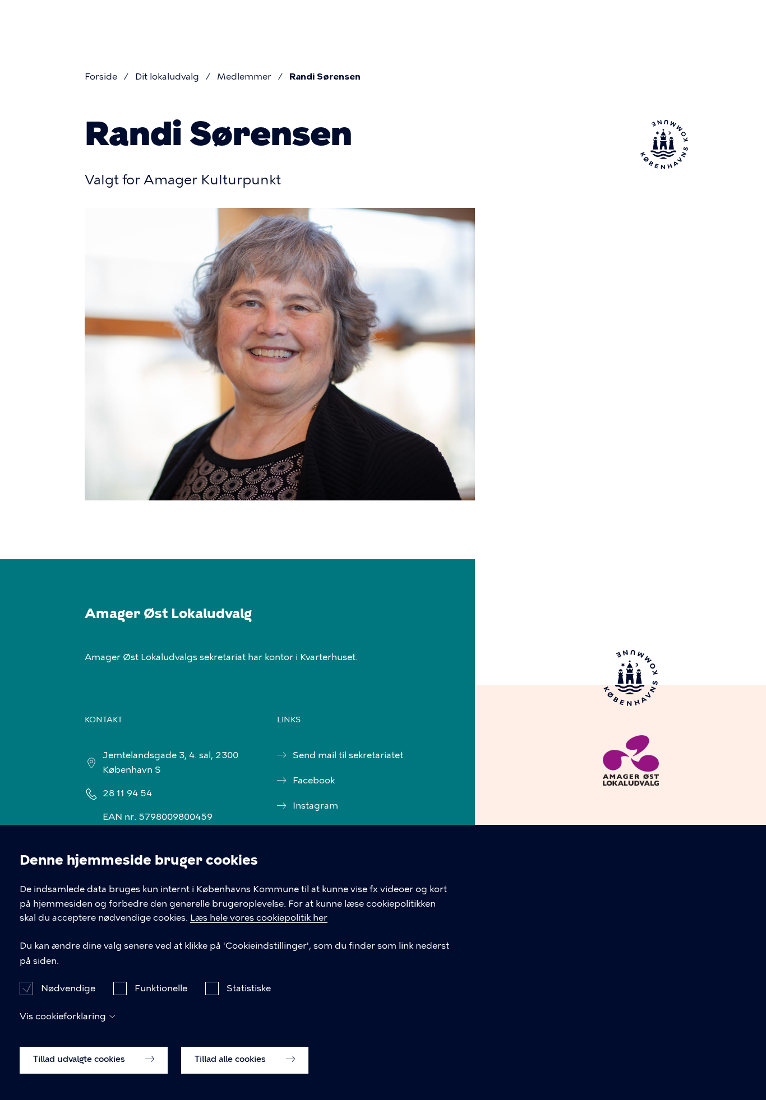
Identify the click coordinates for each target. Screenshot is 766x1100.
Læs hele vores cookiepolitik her (258, 918)
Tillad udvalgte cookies (80, 1059)
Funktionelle (161, 988)
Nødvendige (68, 988)
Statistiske (249, 988)
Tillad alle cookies (231, 1059)
